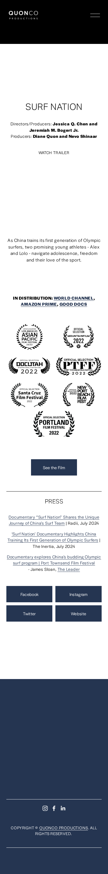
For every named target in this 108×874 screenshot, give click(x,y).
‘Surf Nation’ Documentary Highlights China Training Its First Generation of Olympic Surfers (52, 537)
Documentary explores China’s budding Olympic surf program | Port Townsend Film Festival (54, 560)
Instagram (79, 594)
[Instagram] (45, 808)
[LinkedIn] (63, 808)
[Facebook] (54, 808)
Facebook (29, 594)
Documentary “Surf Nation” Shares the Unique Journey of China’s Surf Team (54, 520)
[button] (54, 186)
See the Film (54, 467)
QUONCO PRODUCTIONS (63, 827)
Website (78, 613)
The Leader (69, 569)
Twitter (29, 613)
